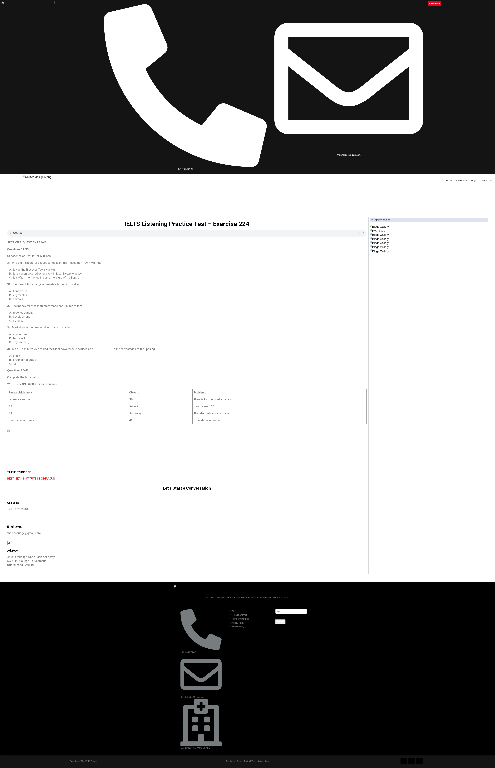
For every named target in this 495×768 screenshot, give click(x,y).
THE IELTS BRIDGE (380, 220)
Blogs (474, 180)
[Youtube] (419, 761)
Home (449, 180)
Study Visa (461, 180)
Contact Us (486, 180)
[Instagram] (411, 761)
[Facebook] (404, 761)
